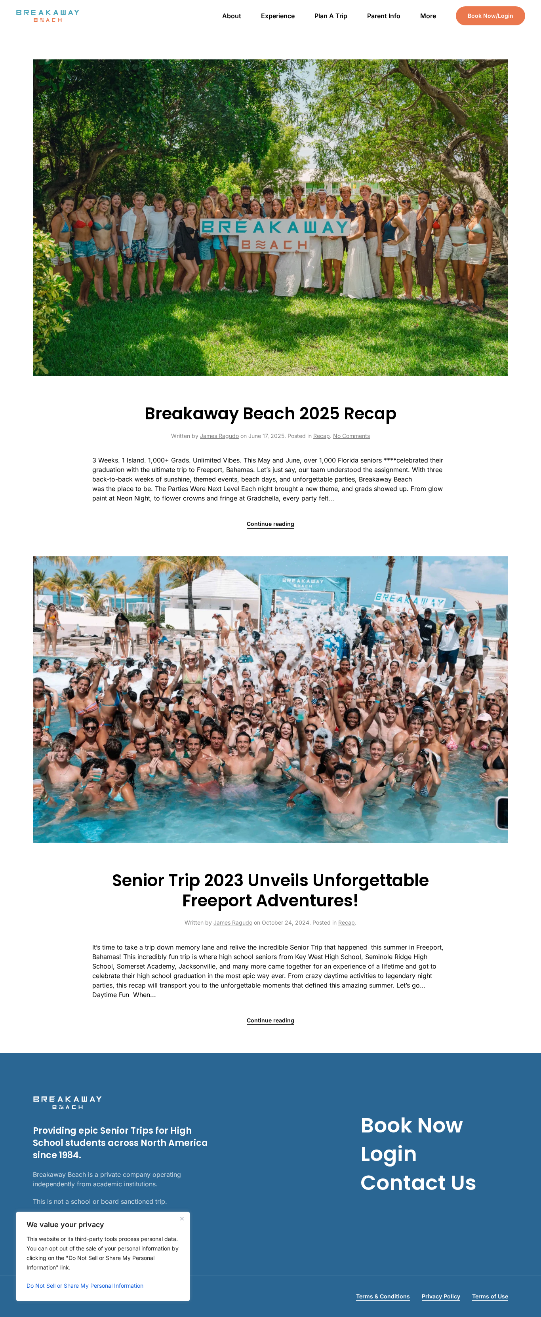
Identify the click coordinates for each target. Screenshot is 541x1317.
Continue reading (270, 523)
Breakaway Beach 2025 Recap (270, 413)
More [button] (428, 16)
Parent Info (383, 16)
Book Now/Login (490, 15)
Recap (321, 435)
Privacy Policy (441, 1296)
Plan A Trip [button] (330, 16)
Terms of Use (490, 1296)
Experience (278, 16)
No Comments (351, 435)
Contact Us (418, 1182)
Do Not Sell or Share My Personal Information (85, 1285)
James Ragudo (219, 435)
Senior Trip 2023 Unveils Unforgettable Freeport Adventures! (270, 890)
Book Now (411, 1125)
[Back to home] (49, 16)
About (231, 16)
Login (388, 1153)
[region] (103, 1256)
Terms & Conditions (383, 1296)
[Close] (182, 1218)
